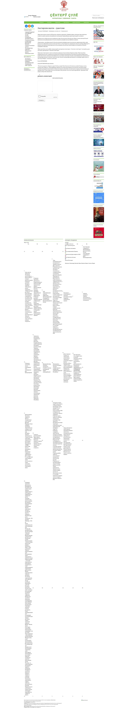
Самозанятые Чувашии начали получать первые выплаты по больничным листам (57, 470)
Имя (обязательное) (58, 78)
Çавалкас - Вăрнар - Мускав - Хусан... (28, 624)
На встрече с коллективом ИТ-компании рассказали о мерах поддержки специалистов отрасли (68, 296)
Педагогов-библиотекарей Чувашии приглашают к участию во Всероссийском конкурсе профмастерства (57, 304)
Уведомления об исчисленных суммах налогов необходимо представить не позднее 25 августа (28, 690)
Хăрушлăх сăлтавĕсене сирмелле (27, 658)
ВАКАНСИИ (86, 22)
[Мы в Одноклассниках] (29, 26)
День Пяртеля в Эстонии (70, 257)
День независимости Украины (71, 251)
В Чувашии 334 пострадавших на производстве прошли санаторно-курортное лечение (57, 442)
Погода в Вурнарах (32, 15)
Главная (41, 22)
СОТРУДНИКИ (28, 33)
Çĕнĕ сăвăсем (28, 652)
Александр (72, 263)
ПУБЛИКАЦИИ (28, 64)
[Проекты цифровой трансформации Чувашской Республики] (98, 142)
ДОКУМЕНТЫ (28, 42)
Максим (83, 263)
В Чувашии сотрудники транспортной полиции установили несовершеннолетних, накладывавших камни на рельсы (58, 434)
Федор (93, 263)
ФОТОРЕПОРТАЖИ (29, 63)
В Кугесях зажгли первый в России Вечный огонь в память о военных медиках (67, 452)
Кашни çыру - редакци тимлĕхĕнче (28, 545)
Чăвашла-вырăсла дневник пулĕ (28, 551)
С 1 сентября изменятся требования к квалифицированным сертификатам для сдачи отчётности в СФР (57, 329)
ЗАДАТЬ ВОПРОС (76, 22)
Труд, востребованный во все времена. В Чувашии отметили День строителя (57, 263)
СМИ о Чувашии (28, 65)
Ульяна (90, 263)
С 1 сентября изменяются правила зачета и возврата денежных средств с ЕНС (57, 477)
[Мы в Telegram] (32, 26)
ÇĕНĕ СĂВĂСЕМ (28, 602)
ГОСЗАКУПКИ (28, 37)
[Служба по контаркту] (98, 214)
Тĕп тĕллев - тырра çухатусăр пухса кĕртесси (28, 578)
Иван (80, 263)
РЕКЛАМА (49, 22)
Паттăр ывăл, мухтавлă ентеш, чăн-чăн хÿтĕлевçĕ (29, 530)
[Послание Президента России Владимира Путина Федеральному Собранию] (98, 91)
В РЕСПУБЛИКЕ (28, 60)
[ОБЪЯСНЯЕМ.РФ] (98, 185)
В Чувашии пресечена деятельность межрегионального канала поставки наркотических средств (38, 282)
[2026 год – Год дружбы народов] (98, 74)
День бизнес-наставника (70, 248)
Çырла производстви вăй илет (29, 612)
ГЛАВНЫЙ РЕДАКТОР (29, 32)
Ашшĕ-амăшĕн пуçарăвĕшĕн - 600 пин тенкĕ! (29, 631)
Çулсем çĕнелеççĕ (29, 636)
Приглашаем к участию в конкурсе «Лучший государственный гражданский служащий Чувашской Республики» (57, 368)
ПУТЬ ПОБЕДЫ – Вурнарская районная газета (64, 16)
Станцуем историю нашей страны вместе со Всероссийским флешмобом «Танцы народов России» (57, 405)
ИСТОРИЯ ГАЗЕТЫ (29, 38)
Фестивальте (28, 502)
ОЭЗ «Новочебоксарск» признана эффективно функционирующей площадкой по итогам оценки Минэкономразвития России (47, 297)
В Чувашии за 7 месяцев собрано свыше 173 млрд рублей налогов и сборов (56, 464)
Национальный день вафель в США (72, 254)
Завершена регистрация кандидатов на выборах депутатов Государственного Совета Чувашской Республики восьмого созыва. (38, 341)
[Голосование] (98, 166)
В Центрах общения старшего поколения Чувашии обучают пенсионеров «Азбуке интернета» (38, 443)
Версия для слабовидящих (98, 17)
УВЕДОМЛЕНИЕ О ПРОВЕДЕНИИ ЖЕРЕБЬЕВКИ (78, 369)
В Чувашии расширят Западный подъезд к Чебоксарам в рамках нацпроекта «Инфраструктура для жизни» (29, 287)
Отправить (41, 100)
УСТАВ (26, 35)
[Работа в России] (98, 153)
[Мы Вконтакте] (26, 26)
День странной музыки (70, 245)
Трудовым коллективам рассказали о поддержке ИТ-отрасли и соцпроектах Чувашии (37, 352)
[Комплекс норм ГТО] (98, 118)
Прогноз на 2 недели (36, 16)
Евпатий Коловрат (69, 260)
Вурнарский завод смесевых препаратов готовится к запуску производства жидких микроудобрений (47, 368)
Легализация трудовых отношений (28, 667)
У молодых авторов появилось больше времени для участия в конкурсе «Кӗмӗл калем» (57, 449)
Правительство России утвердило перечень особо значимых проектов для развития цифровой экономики (68, 378)
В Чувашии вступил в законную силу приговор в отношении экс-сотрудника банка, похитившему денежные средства (57, 271)
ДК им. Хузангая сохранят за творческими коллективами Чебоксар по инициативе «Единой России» (68, 358)
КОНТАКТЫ (66, 22)
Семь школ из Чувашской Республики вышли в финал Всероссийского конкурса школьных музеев (29, 276)
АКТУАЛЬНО (27, 59)
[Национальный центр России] (98, 232)
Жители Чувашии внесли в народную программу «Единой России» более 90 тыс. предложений (37, 291)
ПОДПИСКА (57, 22)
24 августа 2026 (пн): (69, 244)
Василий (76, 263)
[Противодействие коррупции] (98, 130)
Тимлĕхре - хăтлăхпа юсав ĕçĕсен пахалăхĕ (28, 500)
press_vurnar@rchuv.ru (37, 707)
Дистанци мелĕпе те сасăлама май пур (29, 644)
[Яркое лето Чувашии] (98, 61)
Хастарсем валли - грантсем (51, 28)
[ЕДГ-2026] (98, 49)
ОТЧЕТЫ (27, 36)
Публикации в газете (29, 53)
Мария (86, 263)
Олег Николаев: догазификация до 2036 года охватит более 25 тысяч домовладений (68, 445)
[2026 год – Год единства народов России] (98, 34)
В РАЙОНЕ (27, 61)
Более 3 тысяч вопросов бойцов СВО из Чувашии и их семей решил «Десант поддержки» (57, 412)
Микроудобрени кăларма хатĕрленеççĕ (28, 505)
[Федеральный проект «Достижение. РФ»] (98, 198)
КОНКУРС (27, 44)
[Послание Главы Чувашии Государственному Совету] (98, 107)
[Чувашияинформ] (98, 177)
